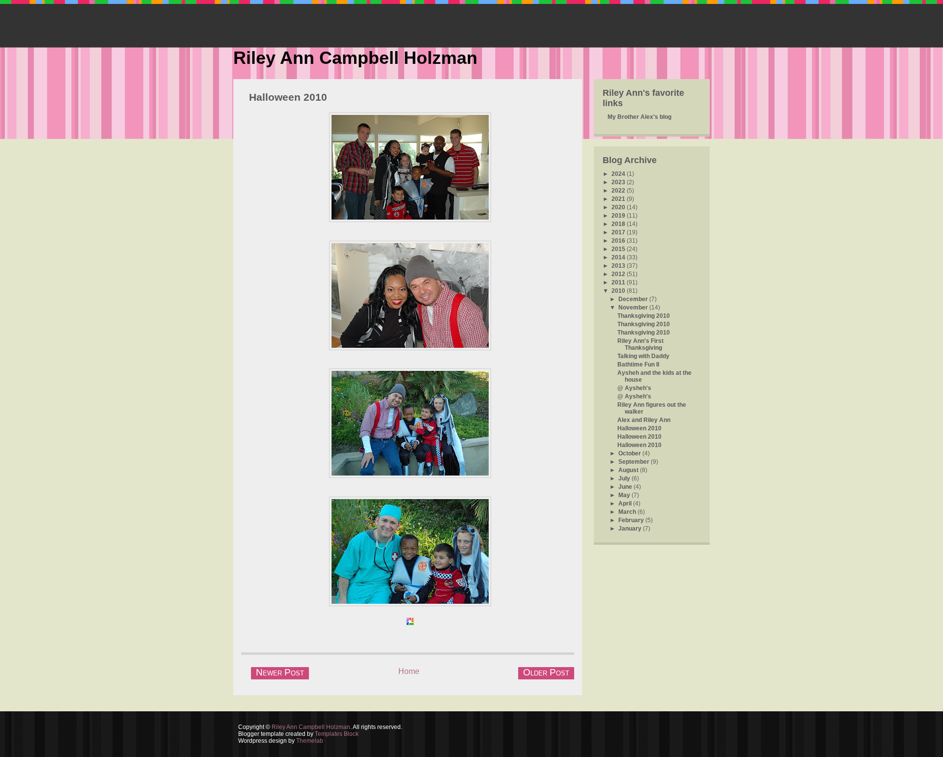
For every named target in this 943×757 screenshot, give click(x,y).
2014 (619, 257)
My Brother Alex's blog (639, 116)
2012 (619, 274)
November (633, 307)
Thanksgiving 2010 (643, 315)
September (634, 461)
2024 (619, 173)
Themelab (309, 740)
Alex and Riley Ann (643, 420)
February (631, 520)
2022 (619, 190)
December (633, 299)
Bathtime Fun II (638, 364)
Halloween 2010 (288, 97)
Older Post (546, 672)
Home (408, 671)
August (629, 470)
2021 (619, 199)
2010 (619, 290)
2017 (619, 232)
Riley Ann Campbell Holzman (355, 58)
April (625, 503)
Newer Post (280, 672)
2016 (619, 240)
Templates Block (337, 733)
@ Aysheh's (634, 388)
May (625, 495)
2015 (619, 249)
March (628, 511)
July (625, 478)
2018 (619, 224)
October (630, 453)
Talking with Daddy (643, 356)
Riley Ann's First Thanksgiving (640, 344)
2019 (619, 215)
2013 (619, 265)
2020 (619, 207)
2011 (619, 282)
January (630, 528)
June (626, 486)
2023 (619, 182)
